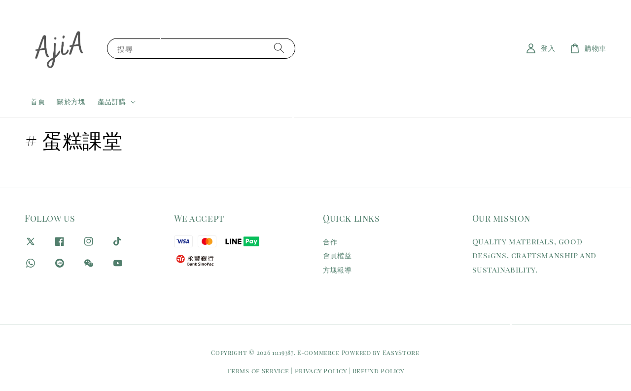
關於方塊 (71, 101)
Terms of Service (258, 370)
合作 (330, 241)
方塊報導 (337, 269)
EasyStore (401, 352)
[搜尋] (279, 48)
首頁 (38, 101)
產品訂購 (112, 101)
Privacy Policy (321, 370)
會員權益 (337, 255)
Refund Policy (378, 370)
